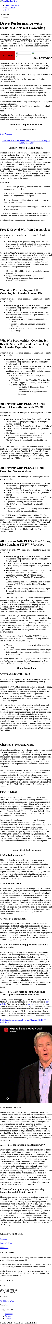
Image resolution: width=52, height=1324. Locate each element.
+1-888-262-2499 (7, 1301)
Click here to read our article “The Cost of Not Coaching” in (26, 141)
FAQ (7, 10)
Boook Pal (4, 1248)
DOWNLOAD (6, 134)
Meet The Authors (12, 5)
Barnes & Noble (6, 1243)
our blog (31, 1004)
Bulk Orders (10, 8)
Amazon (3, 1239)
